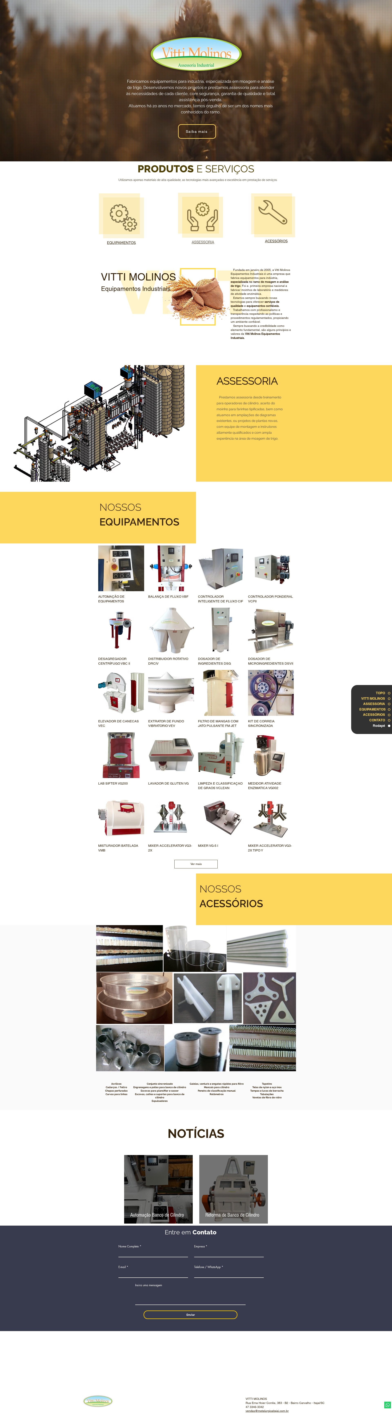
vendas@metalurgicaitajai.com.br (267, 1410)
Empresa (199, 1246)
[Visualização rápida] (121, 568)
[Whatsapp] (387, 1405)
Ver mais (196, 864)
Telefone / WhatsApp (207, 1267)
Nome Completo (128, 1246)
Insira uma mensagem (148, 1285)
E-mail (122, 1267)
